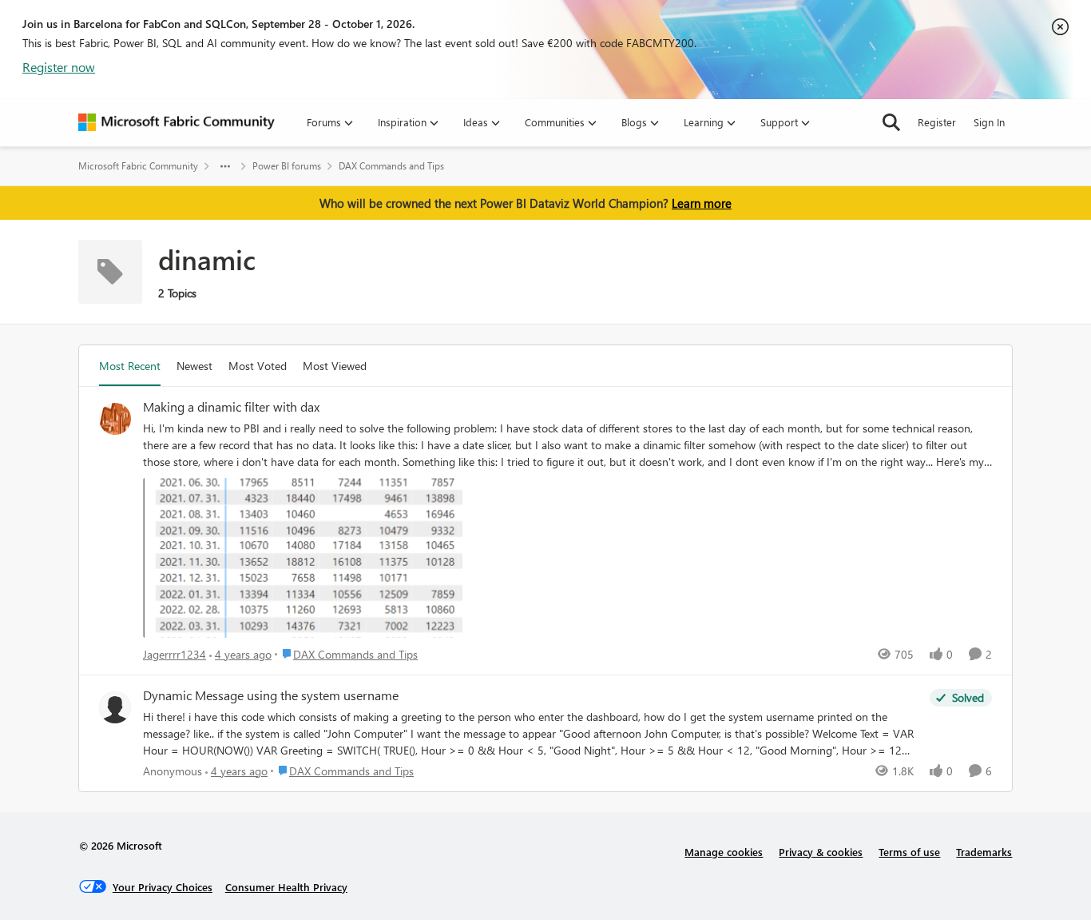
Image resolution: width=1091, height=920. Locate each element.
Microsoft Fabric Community (138, 166)
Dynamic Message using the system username (271, 695)
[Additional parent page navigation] (225, 166)
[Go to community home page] (176, 122)
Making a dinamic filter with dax (231, 407)
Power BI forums (286, 166)
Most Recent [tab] (130, 365)
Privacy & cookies (821, 851)
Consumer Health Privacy (286, 887)
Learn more (702, 203)
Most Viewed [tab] (335, 365)
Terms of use (909, 851)
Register (937, 122)
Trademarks (984, 851)
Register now (58, 66)
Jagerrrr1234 (174, 654)
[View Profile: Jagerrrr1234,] (115, 419)
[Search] (891, 122)
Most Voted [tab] (257, 365)
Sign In (989, 122)
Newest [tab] (194, 365)
